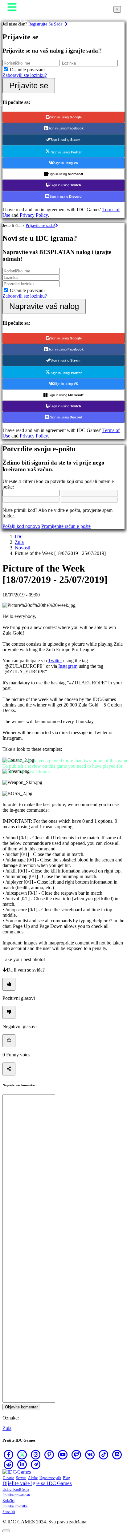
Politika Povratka (14, 1506)
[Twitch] (76, 1454)
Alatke (33, 1478)
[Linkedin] (22, 1464)
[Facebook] (8, 1454)
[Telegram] (36, 1464)
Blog (66, 1478)
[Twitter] (22, 1454)
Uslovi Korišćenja (15, 1489)
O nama (8, 1478)
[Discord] (117, 1454)
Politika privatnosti (16, 1495)
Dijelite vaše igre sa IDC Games (37, 1483)
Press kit (8, 1512)
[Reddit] (8, 1464)
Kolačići (8, 1500)
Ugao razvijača (50, 1478)
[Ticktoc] (103, 1454)
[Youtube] (63, 1454)
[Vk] (90, 1454)
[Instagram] (36, 1454)
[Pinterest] (49, 1454)
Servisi (21, 1478)
